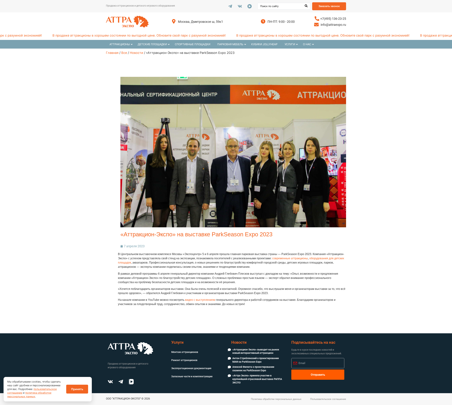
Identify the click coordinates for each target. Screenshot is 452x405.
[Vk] (239, 6)
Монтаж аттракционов (184, 352)
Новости (136, 53)
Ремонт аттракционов (184, 360)
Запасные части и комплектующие (192, 376)
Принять (77, 389)
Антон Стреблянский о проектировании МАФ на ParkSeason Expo (255, 360)
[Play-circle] (249, 6)
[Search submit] (306, 6)
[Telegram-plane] (230, 6)
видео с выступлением (200, 299)
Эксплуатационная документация (191, 368)
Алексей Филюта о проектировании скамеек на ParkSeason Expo (253, 368)
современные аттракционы (290, 258)
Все (124, 53)
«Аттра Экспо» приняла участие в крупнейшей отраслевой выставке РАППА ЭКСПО (257, 379)
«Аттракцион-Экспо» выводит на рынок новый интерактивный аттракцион (255, 351)
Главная (112, 53)
